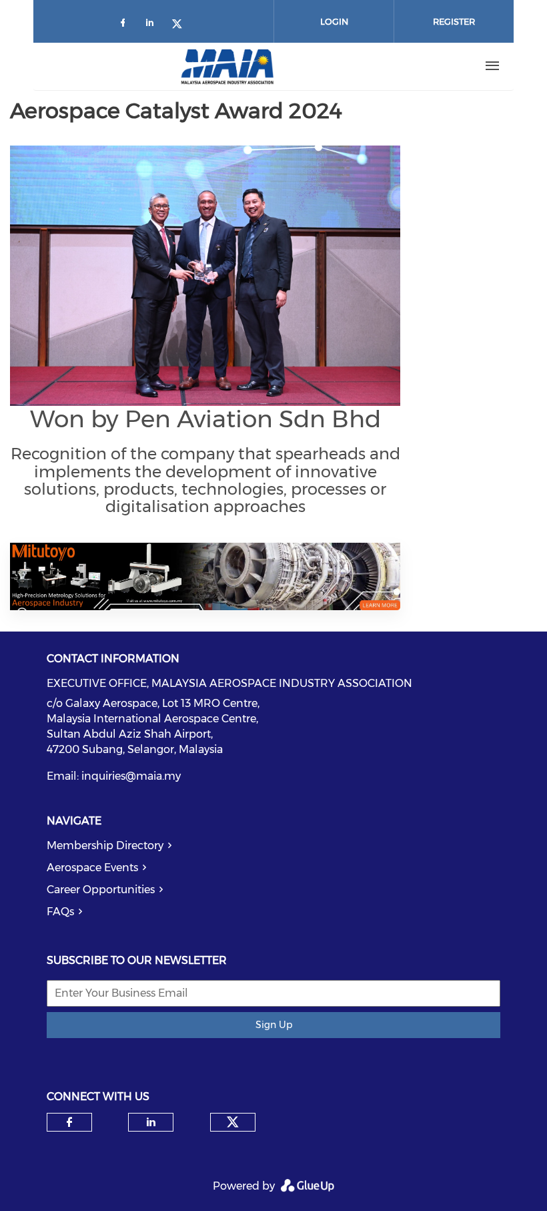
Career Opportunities (101, 889)
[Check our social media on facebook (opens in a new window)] (125, 25)
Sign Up (273, 1025)
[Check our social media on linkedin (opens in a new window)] (153, 25)
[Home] (227, 66)
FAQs (60, 911)
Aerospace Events (92, 867)
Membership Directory (105, 845)
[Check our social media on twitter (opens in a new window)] (181, 25)
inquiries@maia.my (131, 776)
